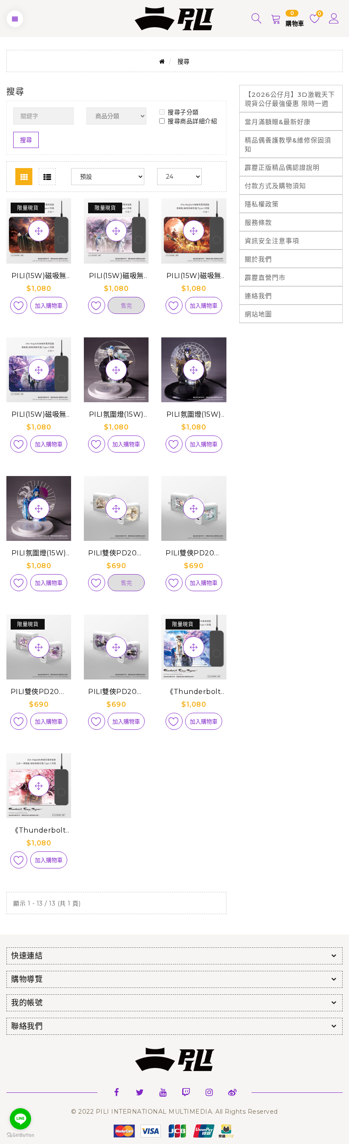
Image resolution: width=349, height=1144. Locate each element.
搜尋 (183, 61)
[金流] (174, 1131)
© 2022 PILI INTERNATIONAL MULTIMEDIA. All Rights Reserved (174, 1111)
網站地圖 (258, 314)
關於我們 (258, 259)
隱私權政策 (262, 204)
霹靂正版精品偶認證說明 (282, 167)
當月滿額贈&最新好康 (278, 122)
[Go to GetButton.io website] (20, 1135)
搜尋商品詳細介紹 (192, 121)
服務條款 (258, 222)
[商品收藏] (19, 305)
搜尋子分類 (183, 112)
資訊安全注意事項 (272, 241)
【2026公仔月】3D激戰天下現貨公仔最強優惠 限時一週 (290, 98)
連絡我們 (258, 296)
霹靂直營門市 (265, 277)
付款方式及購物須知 (275, 186)
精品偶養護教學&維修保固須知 (288, 144)
